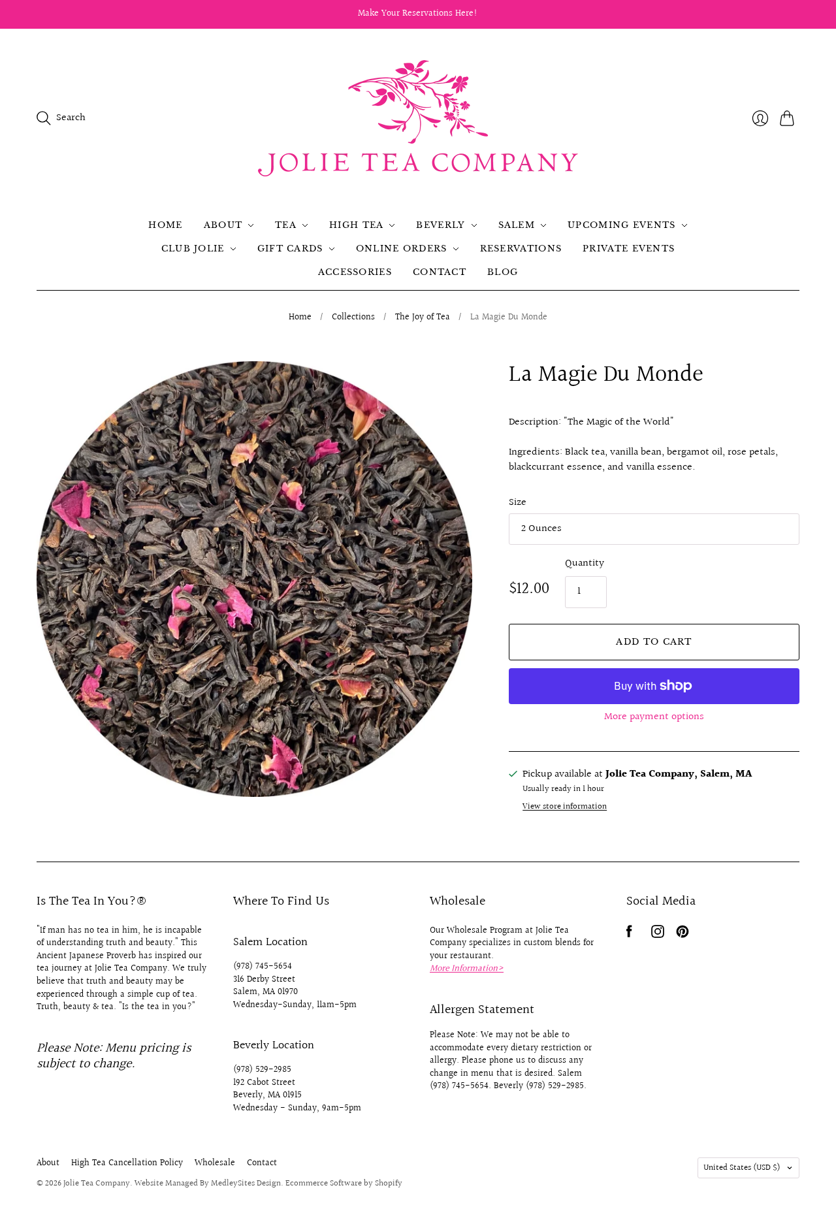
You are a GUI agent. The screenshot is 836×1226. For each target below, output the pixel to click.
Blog (502, 272)
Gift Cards (290, 248)
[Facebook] (629, 935)
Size (517, 503)
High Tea (356, 225)
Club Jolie (193, 248)
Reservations (521, 248)
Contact (439, 272)
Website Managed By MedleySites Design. (209, 1183)
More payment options (654, 717)
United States (741, 1167)
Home (165, 225)
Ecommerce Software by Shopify (343, 1183)
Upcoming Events (622, 225)
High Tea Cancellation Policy (127, 1163)
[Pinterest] (682, 935)
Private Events (629, 248)
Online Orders (401, 248)
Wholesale (215, 1163)
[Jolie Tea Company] (418, 118)
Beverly (440, 225)
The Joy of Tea (422, 318)
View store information (564, 807)
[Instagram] (657, 935)
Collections (353, 318)
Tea (286, 225)
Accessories (355, 272)
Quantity (584, 564)
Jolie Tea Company (96, 1183)
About (223, 225)
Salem (517, 225)
